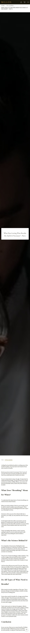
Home (2, 5)
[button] (24, 2)
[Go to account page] (21, 2)
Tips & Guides (8, 460)
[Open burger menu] (28, 2)
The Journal (10, 5)
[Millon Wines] (6, 2)
